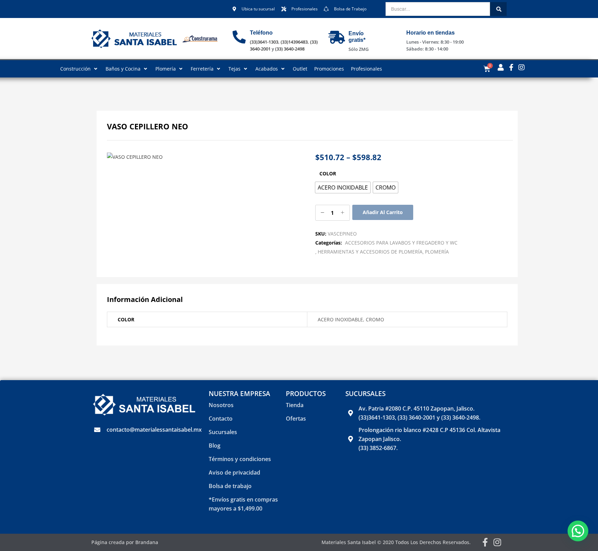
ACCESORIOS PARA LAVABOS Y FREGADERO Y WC (401, 242)
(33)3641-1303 (264, 42)
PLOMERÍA (437, 251)
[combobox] (438, 9)
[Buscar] (498, 9)
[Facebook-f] (485, 542)
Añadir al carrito (383, 212)
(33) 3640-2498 (290, 49)
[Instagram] (497, 542)
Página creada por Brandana (124, 542)
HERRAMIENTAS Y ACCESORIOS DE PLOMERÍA (370, 251)
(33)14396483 (294, 42)
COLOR (327, 173)
